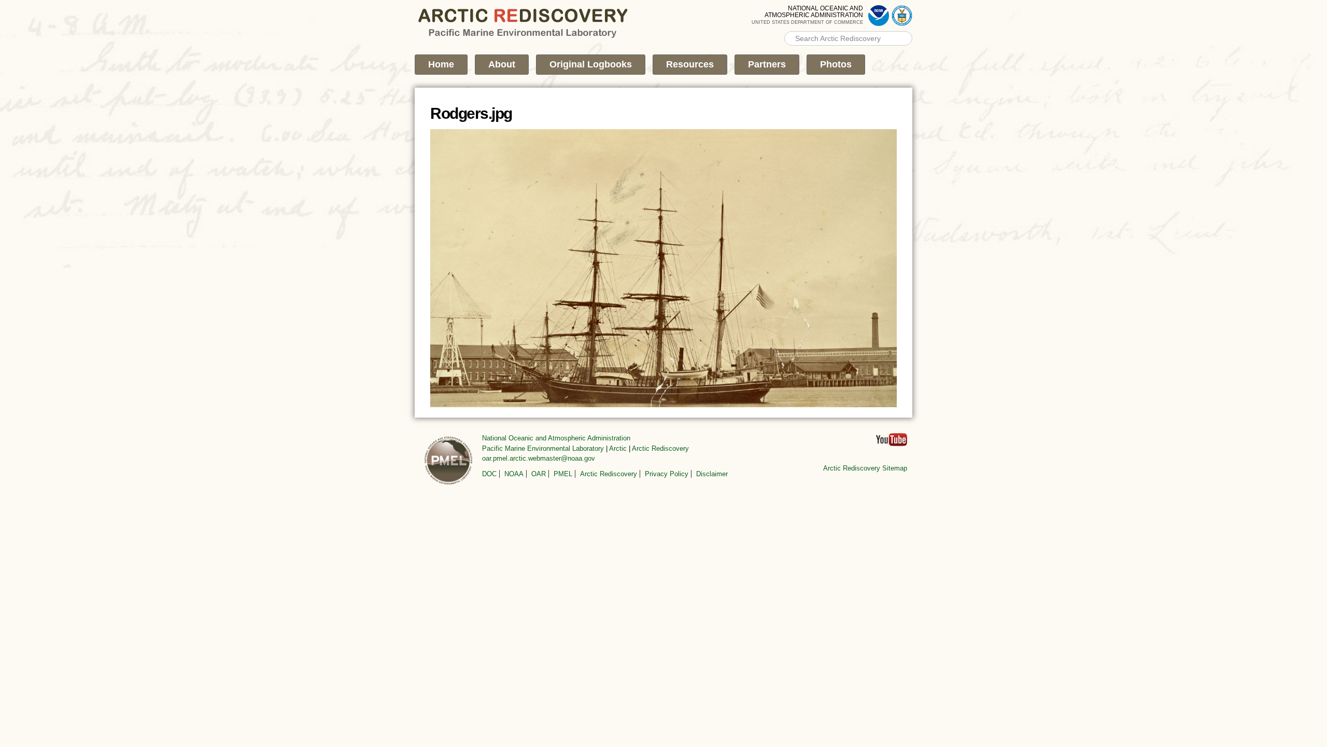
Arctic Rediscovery (660, 448)
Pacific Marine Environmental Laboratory (543, 448)
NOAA (514, 474)
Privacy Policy (666, 474)
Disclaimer (712, 474)
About (501, 64)
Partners (767, 64)
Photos (836, 64)
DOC (489, 474)
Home (441, 64)
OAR (538, 474)
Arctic (618, 448)
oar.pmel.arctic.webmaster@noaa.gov (538, 458)
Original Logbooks (590, 64)
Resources (690, 64)
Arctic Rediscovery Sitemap (865, 468)
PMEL (563, 474)
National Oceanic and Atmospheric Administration (556, 438)
